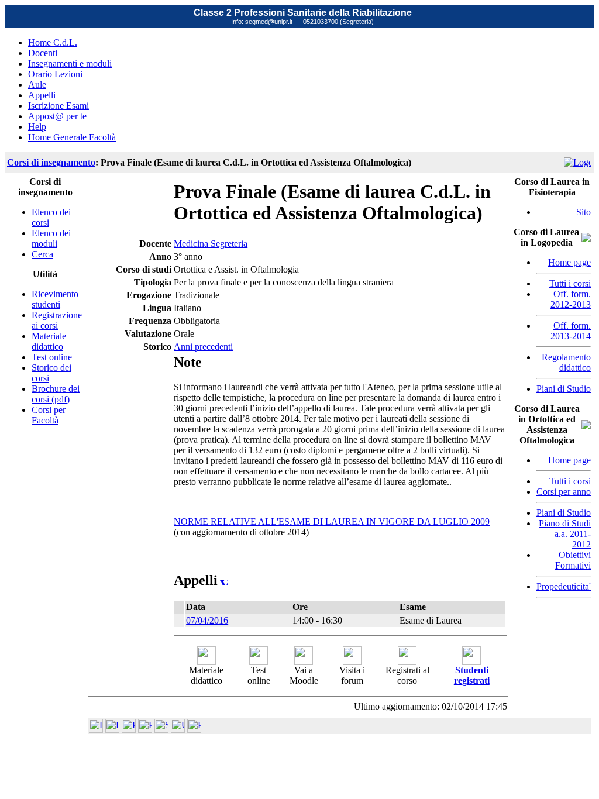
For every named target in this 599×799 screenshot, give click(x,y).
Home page (569, 262)
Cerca (42, 254)
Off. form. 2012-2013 (570, 299)
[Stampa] (194, 730)
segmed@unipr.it (268, 21)
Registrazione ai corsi (57, 320)
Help (37, 127)
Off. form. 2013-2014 (570, 331)
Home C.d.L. (52, 42)
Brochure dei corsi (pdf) (56, 394)
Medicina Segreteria (210, 244)
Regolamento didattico (566, 362)
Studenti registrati (472, 675)
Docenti (42, 53)
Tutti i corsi (570, 283)
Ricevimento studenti (55, 299)
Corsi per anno (563, 492)
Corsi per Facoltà (49, 415)
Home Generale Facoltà (72, 137)
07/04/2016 (207, 620)
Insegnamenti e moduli (70, 63)
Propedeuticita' (563, 586)
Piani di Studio (563, 389)
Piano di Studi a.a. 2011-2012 (565, 533)
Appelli (42, 95)
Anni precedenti (203, 347)
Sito (583, 212)
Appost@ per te (57, 116)
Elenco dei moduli (51, 238)
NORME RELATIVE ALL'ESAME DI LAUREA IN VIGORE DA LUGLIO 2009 (332, 521)
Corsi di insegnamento (51, 162)
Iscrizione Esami (58, 106)
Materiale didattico (49, 341)
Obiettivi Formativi (573, 560)
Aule (37, 84)
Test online (52, 357)
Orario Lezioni (55, 74)
